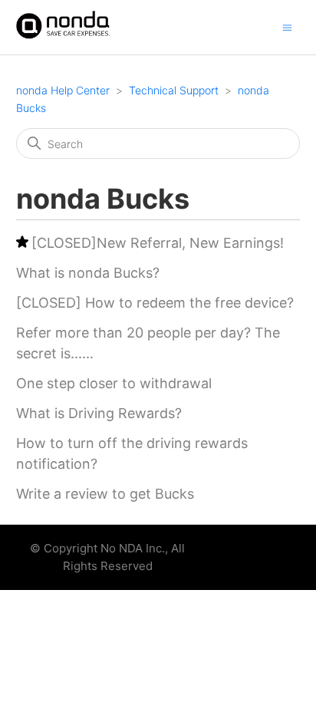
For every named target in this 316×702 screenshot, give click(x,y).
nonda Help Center (63, 90)
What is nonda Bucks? (88, 273)
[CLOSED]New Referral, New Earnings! (157, 243)
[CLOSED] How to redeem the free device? (155, 303)
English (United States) (240, 553)
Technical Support (174, 90)
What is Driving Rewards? (99, 413)
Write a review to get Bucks (105, 494)
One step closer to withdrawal (114, 383)
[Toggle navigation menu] (287, 26)
